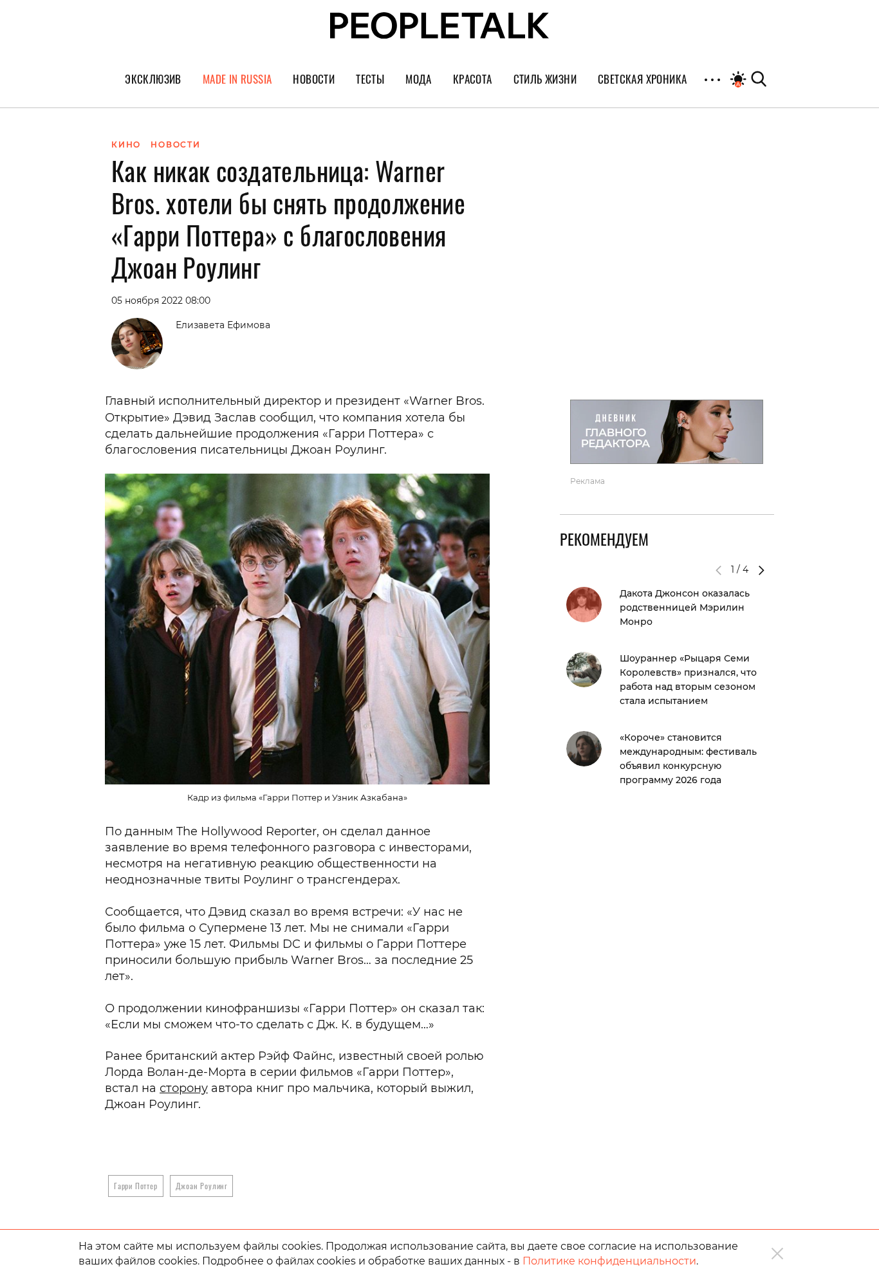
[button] (761, 570)
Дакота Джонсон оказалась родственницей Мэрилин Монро (685, 607)
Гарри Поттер (136, 1185)
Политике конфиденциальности (609, 1261)
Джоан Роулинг (201, 1185)
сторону (184, 1088)
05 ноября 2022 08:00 (160, 300)
